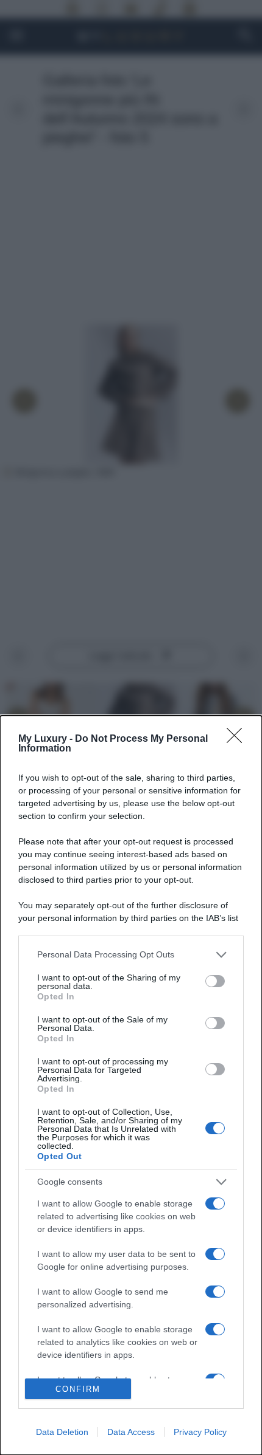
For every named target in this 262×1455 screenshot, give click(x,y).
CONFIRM (78, 1389)
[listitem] (131, 954)
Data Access (131, 1432)
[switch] (215, 981)
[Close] (238, 739)
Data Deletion (62, 1432)
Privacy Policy (200, 1432)
